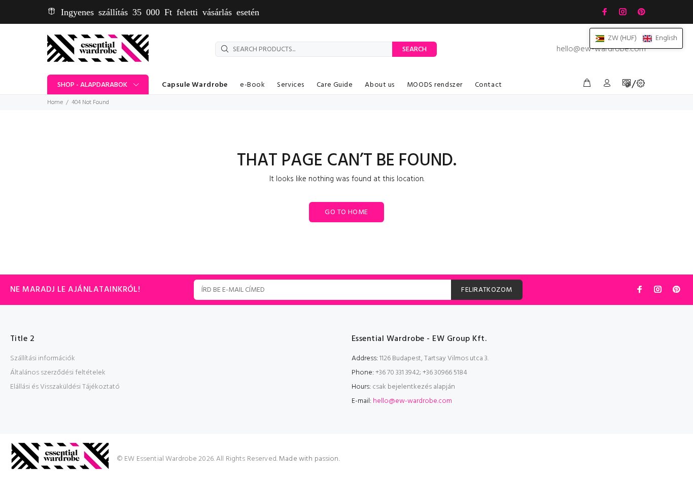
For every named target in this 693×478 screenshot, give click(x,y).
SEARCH (414, 49)
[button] (636, 38)
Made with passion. (309, 459)
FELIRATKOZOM (486, 290)
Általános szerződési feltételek (58, 373)
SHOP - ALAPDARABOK (92, 85)
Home (55, 102)
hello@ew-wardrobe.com (601, 49)
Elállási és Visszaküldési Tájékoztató (65, 387)
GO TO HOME (346, 212)
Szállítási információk (42, 358)
